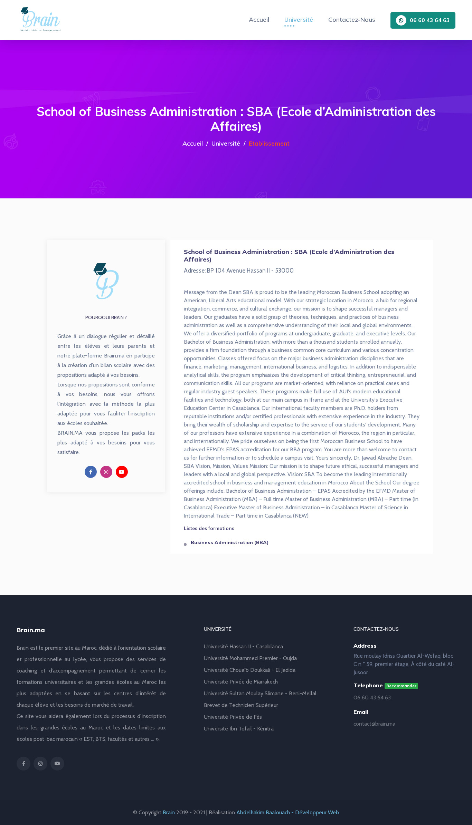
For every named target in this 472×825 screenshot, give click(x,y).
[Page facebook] (91, 472)
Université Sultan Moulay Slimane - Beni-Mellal (260, 693)
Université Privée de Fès (233, 717)
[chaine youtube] (122, 472)
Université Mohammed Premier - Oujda (250, 658)
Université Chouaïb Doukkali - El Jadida (249, 670)
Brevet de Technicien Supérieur (241, 705)
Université (298, 19)
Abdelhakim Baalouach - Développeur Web (287, 812)
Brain (169, 812)
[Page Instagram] (106, 472)
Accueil (259, 19)
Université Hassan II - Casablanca (243, 646)
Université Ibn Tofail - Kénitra (239, 728)
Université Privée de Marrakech (241, 681)
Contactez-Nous (351, 19)
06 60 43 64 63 (430, 20)
